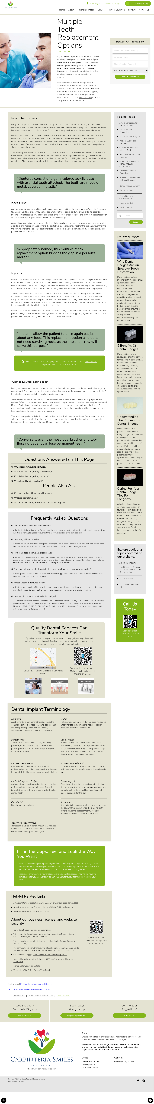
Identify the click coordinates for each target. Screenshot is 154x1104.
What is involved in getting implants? (31, 476)
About (71, 10)
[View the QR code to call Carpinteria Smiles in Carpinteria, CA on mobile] (130, 628)
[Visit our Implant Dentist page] (86, 694)
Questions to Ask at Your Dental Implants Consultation (129, 164)
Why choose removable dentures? (30, 467)
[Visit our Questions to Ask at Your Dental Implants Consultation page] (33, 694)
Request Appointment (77, 1015)
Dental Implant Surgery (129, 136)
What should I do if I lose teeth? (28, 481)
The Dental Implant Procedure (127, 172)
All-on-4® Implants (127, 563)
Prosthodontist (125, 207)
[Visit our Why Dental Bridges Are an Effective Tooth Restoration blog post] (130, 258)
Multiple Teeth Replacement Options (36, 984)
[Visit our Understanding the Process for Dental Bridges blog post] (130, 414)
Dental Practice (126, 578)
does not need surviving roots (50, 288)
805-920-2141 (58, 877)
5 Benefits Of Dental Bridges (127, 347)
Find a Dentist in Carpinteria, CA (126, 197)
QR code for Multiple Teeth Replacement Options (29, 989)
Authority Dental (20, 212)
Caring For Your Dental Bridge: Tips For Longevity (128, 493)
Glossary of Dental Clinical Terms (59, 903)
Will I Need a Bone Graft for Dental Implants (129, 178)
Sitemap (21, 1081)
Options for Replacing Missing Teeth (128, 149)
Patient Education (117, 10)
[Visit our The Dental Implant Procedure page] (59, 694)
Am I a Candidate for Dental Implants (128, 124)
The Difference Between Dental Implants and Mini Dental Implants (130, 569)
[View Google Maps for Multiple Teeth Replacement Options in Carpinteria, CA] (43, 668)
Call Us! (139, 4)
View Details (34, 966)
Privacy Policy (12, 1081)
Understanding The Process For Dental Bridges (128, 420)
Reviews (132, 10)
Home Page (64, 907)
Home (62, 10)
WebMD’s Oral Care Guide (32, 911)
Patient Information (86, 10)
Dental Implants (126, 190)
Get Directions (24, 1015)
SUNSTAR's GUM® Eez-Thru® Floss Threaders (38, 606)
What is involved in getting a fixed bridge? (33, 471)
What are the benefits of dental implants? (33, 493)
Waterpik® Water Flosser (72, 606)
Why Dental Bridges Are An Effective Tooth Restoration (128, 266)
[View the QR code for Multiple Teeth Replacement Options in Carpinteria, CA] (83, 665)
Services (102, 10)
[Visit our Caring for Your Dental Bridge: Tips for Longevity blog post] (130, 485)
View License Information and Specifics (50, 955)
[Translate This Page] (150, 1100)
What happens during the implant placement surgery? (39, 502)
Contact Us (144, 10)
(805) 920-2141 (85, 97)
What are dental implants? (26, 498)
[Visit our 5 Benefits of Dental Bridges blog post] (130, 342)
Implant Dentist (126, 203)
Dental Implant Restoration (125, 131)
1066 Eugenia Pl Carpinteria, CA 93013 (105, 4)
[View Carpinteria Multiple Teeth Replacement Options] (25, 87)
